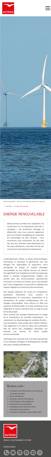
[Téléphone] (6, 453)
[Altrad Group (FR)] (8, 8)
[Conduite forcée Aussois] (25, 364)
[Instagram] (40, 453)
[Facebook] (26, 453)
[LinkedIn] (20, 453)
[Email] (13, 453)
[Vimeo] (33, 453)
